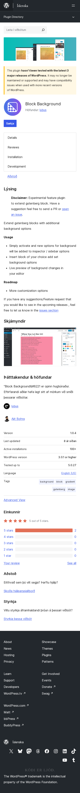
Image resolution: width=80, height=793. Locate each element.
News (8, 648)
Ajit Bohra (18, 419)
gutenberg (59, 489)
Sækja (10, 123)
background (46, 481)
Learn (7, 674)
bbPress (11, 719)
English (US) (68, 473)
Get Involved (51, 674)
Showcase (49, 642)
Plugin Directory (13, 16)
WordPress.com (16, 705)
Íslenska (18, 742)
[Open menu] (74, 5)
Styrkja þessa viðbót (18, 619)
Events (46, 680)
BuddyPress (14, 725)
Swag (47, 693)
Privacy (9, 661)
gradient (70, 481)
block (59, 481)
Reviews (13, 147)
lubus (43, 110)
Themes (47, 648)
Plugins (46, 655)
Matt (9, 712)
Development (17, 166)
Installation (15, 157)
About (8, 642)
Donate (49, 687)
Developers (11, 687)
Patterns (48, 661)
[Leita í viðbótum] (43, 30)
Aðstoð (12, 176)
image (71, 489)
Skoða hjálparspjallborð (19, 591)
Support (9, 680)
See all (71, 563)
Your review (12, 563)
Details (12, 137)
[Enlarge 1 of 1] (71, 332)
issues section (48, 310)
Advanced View (14, 500)
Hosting (9, 655)
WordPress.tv (15, 693)
